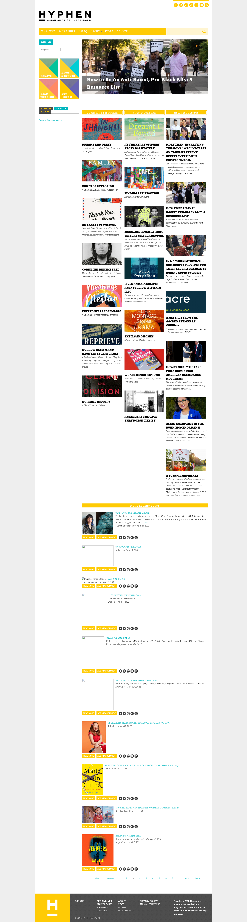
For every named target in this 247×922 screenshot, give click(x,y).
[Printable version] (136, 537)
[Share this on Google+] (128, 537)
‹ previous (109, 878)
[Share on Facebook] (120, 537)
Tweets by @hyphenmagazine (50, 120)
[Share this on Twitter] (124, 537)
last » (197, 878)
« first (97, 878)
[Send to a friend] (132, 537)
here (146, 522)
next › (187, 878)
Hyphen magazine (52, 908)
